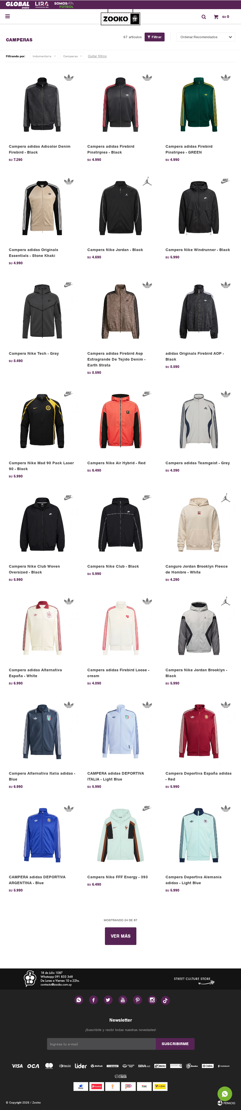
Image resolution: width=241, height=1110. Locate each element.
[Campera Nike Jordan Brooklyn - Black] (199, 628)
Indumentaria (42, 56)
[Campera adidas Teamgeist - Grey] (199, 421)
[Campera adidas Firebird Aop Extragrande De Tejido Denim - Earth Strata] (120, 311)
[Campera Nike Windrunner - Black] (199, 208)
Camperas (70, 56)
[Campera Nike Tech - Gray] (42, 311)
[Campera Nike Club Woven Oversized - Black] (42, 524)
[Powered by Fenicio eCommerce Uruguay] (226, 1102)
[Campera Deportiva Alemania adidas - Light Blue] (199, 835)
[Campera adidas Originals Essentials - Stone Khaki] (42, 208)
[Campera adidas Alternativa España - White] (42, 628)
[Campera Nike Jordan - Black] (120, 208)
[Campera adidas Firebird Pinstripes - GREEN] (199, 104)
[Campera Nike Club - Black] (120, 524)
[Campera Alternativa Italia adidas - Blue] (42, 731)
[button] (203, 16)
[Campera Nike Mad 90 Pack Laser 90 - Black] (42, 421)
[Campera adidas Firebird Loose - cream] (120, 628)
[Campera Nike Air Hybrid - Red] (120, 421)
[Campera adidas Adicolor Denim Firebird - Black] (42, 104)
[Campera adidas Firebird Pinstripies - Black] (120, 104)
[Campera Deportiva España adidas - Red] (199, 731)
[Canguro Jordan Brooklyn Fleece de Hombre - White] (199, 524)
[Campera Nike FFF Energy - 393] (120, 835)
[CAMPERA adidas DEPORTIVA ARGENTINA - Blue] (42, 835)
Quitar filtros (97, 56)
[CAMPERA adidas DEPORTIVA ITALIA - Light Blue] (120, 731)
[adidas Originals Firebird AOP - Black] (199, 311)
